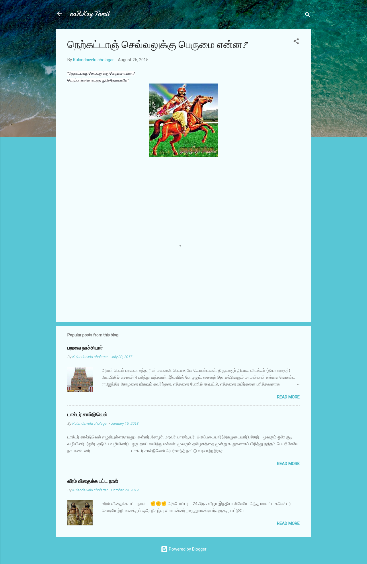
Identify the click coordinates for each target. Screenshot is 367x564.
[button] (296, 42)
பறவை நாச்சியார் (85, 347)
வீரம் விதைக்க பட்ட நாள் (92, 481)
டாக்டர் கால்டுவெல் (87, 414)
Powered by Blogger (187, 549)
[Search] (307, 15)
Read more (288, 397)
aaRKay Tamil (90, 13)
